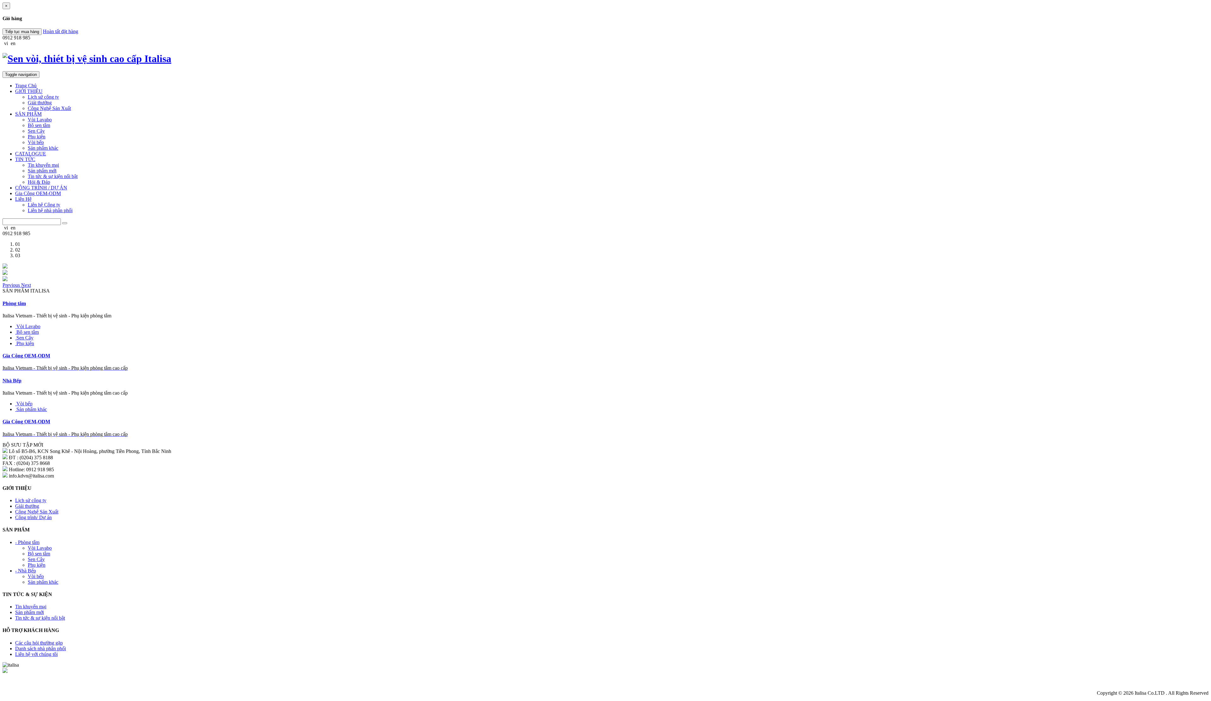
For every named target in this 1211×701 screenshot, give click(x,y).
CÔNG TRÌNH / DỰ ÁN (41, 187)
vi (6, 43)
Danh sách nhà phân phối (40, 648)
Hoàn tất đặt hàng (60, 31)
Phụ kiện (36, 136)
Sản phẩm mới (42, 170)
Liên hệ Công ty (44, 204)
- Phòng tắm (27, 542)
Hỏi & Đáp (39, 182)
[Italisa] (5, 266)
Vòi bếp (36, 142)
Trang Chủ (26, 85)
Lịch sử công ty (43, 97)
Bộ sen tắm (39, 125)
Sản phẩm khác (43, 148)
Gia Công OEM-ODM (38, 193)
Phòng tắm (14, 303)
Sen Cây (36, 131)
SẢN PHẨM (28, 114)
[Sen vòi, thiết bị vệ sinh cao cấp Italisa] (605, 59)
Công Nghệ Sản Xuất (49, 108)
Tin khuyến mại (43, 165)
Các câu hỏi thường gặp (39, 643)
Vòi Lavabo (40, 119)
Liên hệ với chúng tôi (36, 654)
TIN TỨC (25, 159)
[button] (12, 285)
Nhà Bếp (12, 380)
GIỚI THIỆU (29, 91)
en (13, 43)
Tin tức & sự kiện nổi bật (53, 176)
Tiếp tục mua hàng (22, 31)
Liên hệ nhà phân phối (50, 210)
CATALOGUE (30, 153)
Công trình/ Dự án (33, 517)
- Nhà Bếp (25, 570)
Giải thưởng (40, 102)
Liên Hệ (23, 199)
